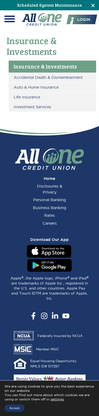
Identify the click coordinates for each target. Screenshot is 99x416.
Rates (49, 215)
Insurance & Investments (45, 66)
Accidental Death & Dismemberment (48, 77)
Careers (50, 223)
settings (57, 399)
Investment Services (32, 107)
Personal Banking (49, 200)
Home (49, 178)
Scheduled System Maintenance (49, 5)
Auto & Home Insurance (36, 87)
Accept (14, 408)
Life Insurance (27, 97)
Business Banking (49, 207)
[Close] (93, 5)
